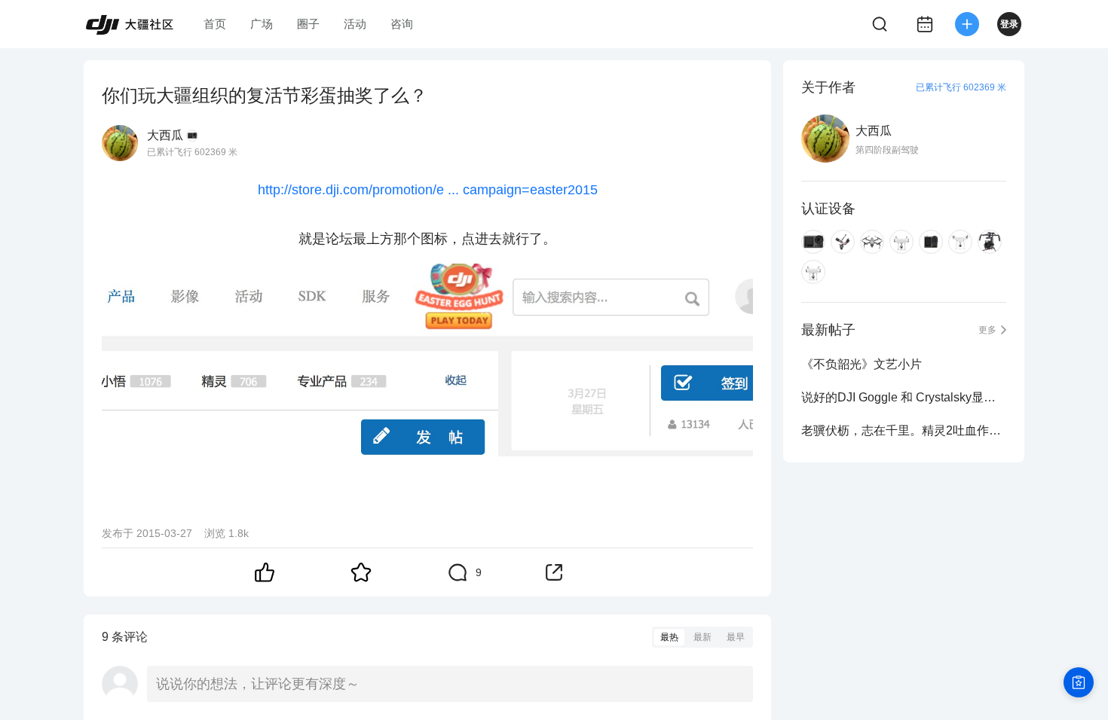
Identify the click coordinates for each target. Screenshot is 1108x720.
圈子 (308, 23)
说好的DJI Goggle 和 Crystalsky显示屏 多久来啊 (903, 397)
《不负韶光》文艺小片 (861, 364)
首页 (215, 23)
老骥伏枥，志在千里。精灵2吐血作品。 (903, 430)
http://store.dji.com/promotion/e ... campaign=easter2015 (428, 189)
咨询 (401, 23)
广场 (261, 23)
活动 (355, 23)
